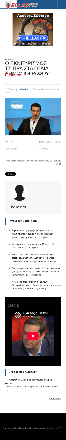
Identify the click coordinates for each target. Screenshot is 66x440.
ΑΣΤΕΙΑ (8, 59)
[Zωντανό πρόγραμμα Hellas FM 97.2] (33, 29)
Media (57, 142)
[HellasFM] (23, 4)
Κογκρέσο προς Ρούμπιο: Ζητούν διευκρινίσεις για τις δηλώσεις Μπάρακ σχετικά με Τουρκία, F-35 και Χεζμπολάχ (36, 285)
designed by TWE (55, 428)
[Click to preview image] (33, 116)
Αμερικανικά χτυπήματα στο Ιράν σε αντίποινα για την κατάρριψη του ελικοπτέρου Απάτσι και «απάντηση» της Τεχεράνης (36, 271)
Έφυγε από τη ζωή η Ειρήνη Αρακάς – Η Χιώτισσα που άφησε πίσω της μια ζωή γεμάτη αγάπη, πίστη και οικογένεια (33, 233)
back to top (55, 398)
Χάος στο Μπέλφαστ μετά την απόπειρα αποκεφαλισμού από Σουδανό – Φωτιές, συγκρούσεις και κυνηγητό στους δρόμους (34, 257)
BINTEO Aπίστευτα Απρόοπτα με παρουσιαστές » (32, 388)
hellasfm (23, 89)
